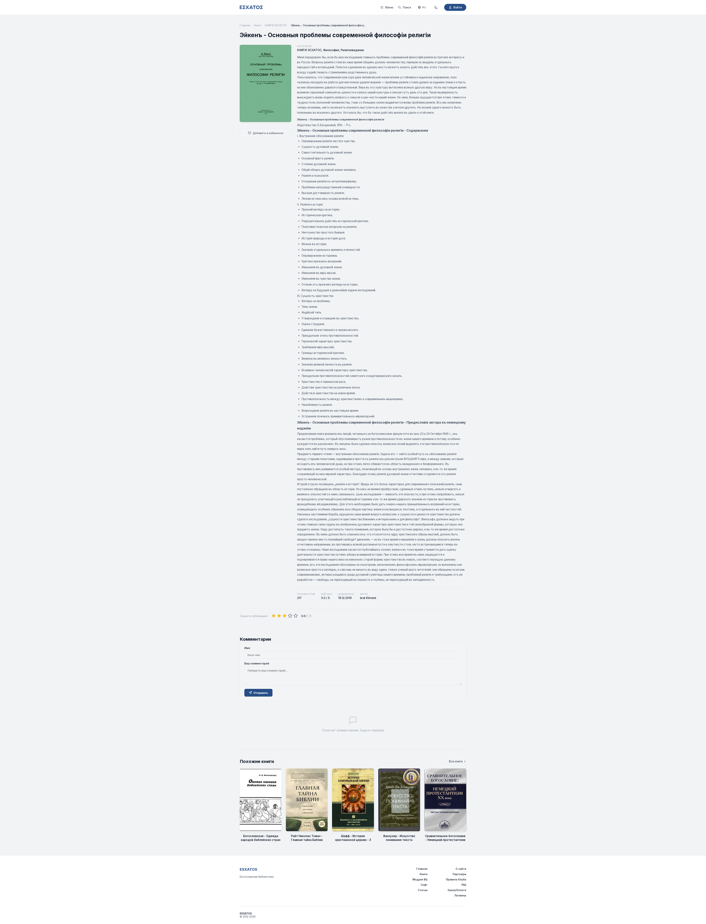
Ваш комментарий (256, 663)
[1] (273, 616)
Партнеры (459, 874)
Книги (257, 25)
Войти (457, 7)
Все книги (456, 761)
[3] (284, 616)
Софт (424, 884)
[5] (295, 616)
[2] (279, 616)
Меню (389, 7)
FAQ (463, 884)
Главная (245, 25)
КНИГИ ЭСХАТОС (276, 25)
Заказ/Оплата (457, 890)
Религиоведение (352, 50)
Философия (331, 50)
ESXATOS (248, 869)
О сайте (461, 868)
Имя (247, 648)
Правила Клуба (456, 879)
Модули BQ (420, 879)
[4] (290, 616)
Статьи (422, 890)
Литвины (460, 895)
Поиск (407, 7)
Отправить (261, 692)
